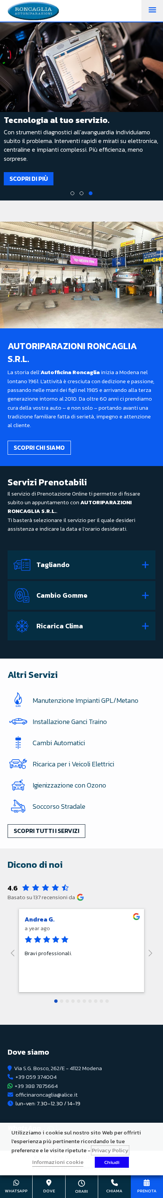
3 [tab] (90, 193)
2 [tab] (81, 193)
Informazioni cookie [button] (57, 1162)
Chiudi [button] (111, 1162)
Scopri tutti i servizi (46, 830)
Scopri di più (106, 178)
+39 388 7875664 (36, 1086)
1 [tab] (72, 193)
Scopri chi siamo (39, 447)
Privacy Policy (110, 1150)
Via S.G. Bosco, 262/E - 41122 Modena (58, 1068)
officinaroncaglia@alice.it (47, 1095)
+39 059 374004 (36, 1077)
